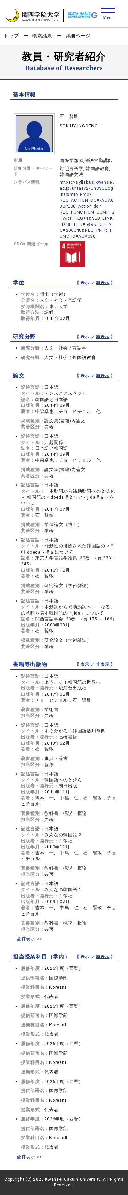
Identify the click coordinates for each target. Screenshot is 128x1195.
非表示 (102, 282)
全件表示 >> (29, 938)
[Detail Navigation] (108, 14)
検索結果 (42, 35)
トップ (11, 35)
